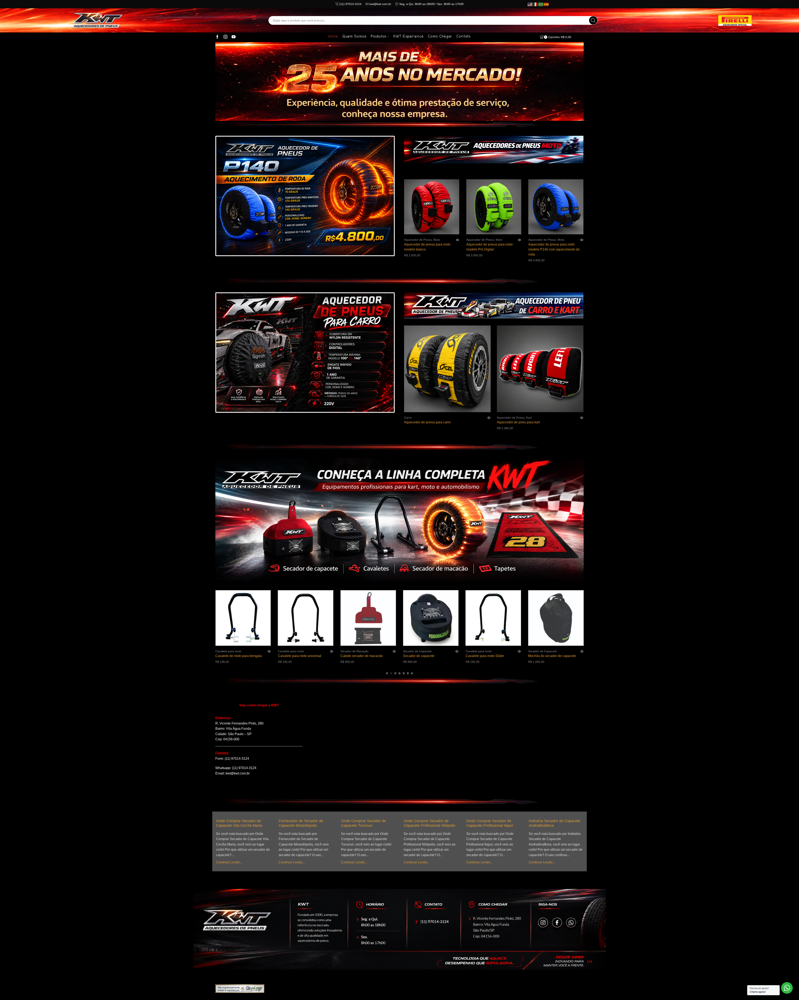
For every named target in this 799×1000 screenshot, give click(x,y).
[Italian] (535, 4)
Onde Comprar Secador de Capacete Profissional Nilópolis (334, 823)
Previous (227, 196)
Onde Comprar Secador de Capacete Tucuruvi (268, 823)
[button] (387, 673)
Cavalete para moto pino (543, 656)
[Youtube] (234, 37)
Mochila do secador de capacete (486, 656)
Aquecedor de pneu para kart (518, 422)
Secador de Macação (289, 651)
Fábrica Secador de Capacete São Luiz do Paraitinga (583, 823)
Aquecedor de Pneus (418, 239)
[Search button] (593, 20)
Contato (463, 37)
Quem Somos (354, 37)
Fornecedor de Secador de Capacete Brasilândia (518, 823)
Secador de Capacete (351, 651)
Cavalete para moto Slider (419, 656)
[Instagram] (225, 37)
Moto (436, 239)
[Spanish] (546, 4)
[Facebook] (217, 37)
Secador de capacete (352, 656)
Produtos (378, 37)
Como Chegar (440, 37)
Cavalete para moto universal (233, 656)
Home (333, 37)
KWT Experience (408, 37)
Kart (529, 417)
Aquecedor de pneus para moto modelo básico (427, 247)
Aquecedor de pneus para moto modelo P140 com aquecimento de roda (554, 249)
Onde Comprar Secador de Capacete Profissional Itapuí (394, 823)
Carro (408, 417)
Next (383, 196)
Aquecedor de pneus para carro (427, 422)
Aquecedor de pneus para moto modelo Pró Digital (489, 247)
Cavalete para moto (225, 651)
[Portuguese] (541, 4)
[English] (530, 4)
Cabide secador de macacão (296, 656)
